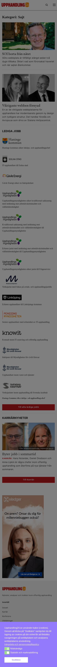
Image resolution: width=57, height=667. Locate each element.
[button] (41, 660)
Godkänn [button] (16, 660)
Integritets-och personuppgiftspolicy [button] (21, 644)
